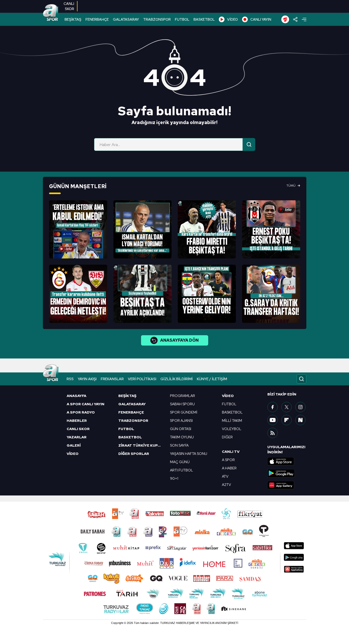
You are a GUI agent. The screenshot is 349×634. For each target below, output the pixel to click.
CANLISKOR (69, 6)
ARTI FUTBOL (181, 470)
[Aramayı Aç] (301, 379)
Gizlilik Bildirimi (176, 379)
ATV (225, 476)
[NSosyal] (300, 420)
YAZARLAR (77, 437)
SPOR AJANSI (181, 420)
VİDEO (232, 19)
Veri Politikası (142, 379)
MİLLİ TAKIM (232, 420)
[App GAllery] (286, 485)
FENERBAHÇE (97, 19)
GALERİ (74, 445)
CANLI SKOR (78, 428)
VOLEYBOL (231, 428)
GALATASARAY (126, 19)
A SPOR (228, 459)
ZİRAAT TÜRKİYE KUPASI (141, 445)
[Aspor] (78, 229)
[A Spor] (50, 13)
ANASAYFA (76, 395)
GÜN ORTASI (180, 428)
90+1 (174, 478)
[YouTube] (272, 420)
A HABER (229, 468)
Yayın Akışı (87, 379)
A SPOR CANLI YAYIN (85, 404)
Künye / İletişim (212, 379)
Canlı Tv (230, 451)
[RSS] (272, 433)
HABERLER (77, 420)
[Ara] (249, 144)
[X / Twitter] (286, 407)
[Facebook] (272, 407)
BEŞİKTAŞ (73, 19)
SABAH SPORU (182, 404)
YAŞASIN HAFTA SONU (188, 453)
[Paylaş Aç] (295, 19)
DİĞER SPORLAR (133, 453)
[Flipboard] (286, 420)
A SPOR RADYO (81, 412)
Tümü (291, 186)
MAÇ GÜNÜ (180, 462)
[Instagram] (300, 407)
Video (228, 395)
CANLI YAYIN (260, 19)
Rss (70, 379)
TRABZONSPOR (157, 19)
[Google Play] (286, 473)
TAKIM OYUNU (182, 437)
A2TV (226, 484)
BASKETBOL (204, 19)
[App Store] (286, 461)
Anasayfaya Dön (179, 340)
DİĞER (227, 437)
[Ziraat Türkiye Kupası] (285, 19)
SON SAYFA (179, 445)
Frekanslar (112, 379)
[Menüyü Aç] (304, 19)
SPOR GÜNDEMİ (183, 412)
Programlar (182, 395)
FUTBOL (182, 19)
